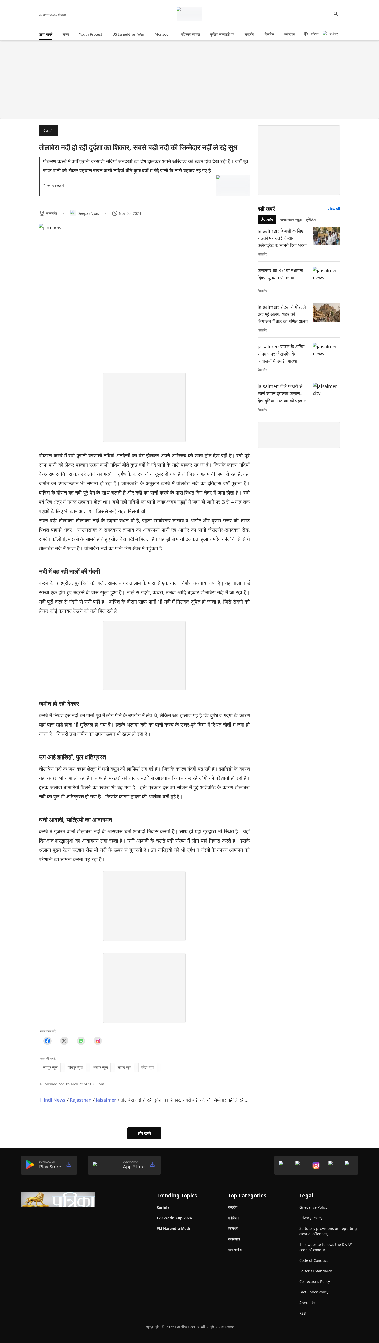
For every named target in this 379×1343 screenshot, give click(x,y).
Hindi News (52, 1100)
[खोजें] (336, 14)
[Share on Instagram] (97, 1041)
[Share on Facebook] (47, 1041)
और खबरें (144, 1133)
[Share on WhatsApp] (81, 1041)
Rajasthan (81, 1100)
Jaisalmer (106, 1100)
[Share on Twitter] (64, 1041)
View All (334, 209)
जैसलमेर (48, 130)
